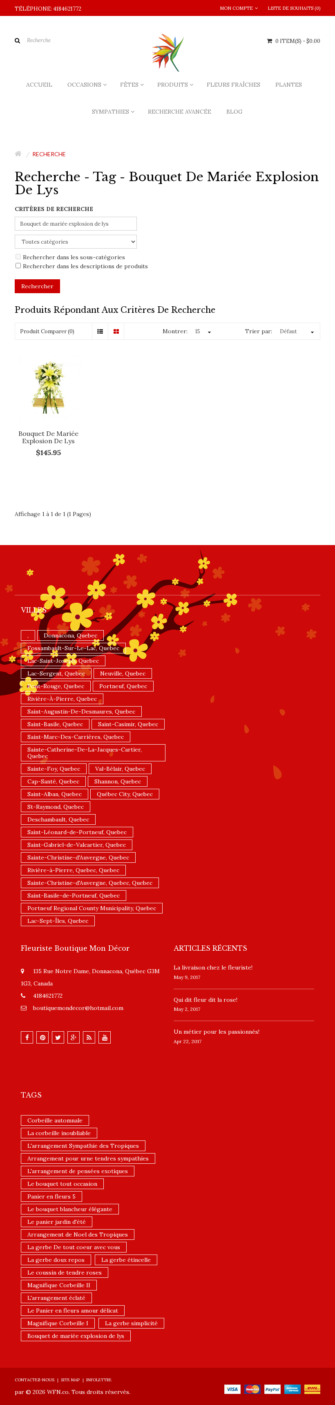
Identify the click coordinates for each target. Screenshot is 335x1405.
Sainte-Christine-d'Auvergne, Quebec (78, 857)
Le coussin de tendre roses (64, 1272)
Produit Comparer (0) (47, 331)
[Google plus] (73, 1037)
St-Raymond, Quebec (55, 806)
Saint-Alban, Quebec (54, 794)
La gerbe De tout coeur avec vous (73, 1247)
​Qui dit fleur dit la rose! (205, 999)
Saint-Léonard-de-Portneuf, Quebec (77, 832)
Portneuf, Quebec (123, 686)
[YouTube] (104, 1037)
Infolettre (99, 1380)
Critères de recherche (54, 209)
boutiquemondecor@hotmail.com (78, 1008)
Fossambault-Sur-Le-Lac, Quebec (73, 648)
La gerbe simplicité (131, 1323)
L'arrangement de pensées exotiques (77, 1171)
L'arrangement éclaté (56, 1298)
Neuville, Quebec (122, 673)
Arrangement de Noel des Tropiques (77, 1234)
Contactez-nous (34, 1380)
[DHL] (312, 1388)
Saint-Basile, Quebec (55, 724)
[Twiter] (58, 1037)
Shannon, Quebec (117, 781)
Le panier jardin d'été (56, 1221)
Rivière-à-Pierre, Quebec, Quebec (73, 870)
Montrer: (175, 331)
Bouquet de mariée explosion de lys (48, 437)
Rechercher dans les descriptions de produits (85, 266)
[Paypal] (272, 1388)
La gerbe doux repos (56, 1260)
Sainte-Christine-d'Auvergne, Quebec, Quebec (89, 883)
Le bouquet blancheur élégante (69, 1209)
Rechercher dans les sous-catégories (74, 257)
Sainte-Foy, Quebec (53, 768)
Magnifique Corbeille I (57, 1323)
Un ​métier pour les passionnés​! (216, 1031)
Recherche (49, 153)
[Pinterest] (42, 1037)
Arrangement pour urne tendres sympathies (88, 1158)
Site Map (70, 1380)
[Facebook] (27, 1037)
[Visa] (232, 1388)
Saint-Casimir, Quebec (128, 724)
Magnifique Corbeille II (58, 1285)
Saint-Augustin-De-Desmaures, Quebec (81, 711)
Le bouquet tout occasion (62, 1183)
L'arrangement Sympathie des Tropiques (83, 1145)
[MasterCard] (252, 1388)
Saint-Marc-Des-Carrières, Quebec (75, 737)
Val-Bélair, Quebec (120, 768)
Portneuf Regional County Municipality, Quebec (91, 908)
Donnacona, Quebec (70, 635)
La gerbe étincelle (126, 1260)
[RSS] (89, 1037)
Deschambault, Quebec (58, 819)
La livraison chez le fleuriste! (213, 967)
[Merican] (292, 1388)
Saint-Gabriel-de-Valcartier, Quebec (76, 844)
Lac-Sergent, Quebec (56, 673)
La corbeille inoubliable (59, 1133)
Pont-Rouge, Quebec (55, 686)
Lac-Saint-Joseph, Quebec (63, 660)
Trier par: (258, 331)
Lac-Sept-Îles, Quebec (57, 921)
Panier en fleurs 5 (51, 1196)
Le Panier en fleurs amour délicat (72, 1310)
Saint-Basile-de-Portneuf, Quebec (73, 895)
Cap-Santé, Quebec (53, 781)
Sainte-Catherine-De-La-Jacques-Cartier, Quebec (84, 753)
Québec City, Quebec (125, 794)
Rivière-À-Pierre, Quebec (62, 698)
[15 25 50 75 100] (202, 331)
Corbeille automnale (55, 1120)
